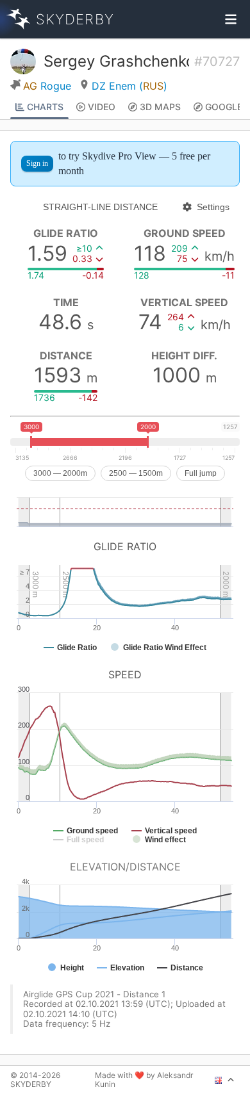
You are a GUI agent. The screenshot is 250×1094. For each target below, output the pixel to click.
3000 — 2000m (60, 473)
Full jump (201, 473)
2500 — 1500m (136, 473)
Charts (45, 106)
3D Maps (160, 106)
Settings (213, 207)
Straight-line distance (100, 207)
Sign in (37, 163)
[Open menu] (231, 19)
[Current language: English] (225, 1080)
